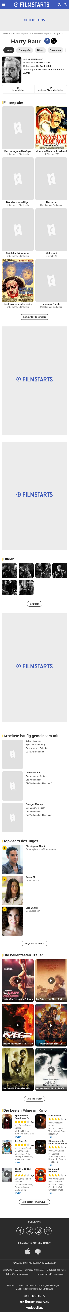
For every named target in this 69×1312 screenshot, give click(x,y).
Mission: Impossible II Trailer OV (18, 1044)
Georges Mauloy (34, 804)
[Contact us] (48, 1231)
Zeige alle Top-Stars (34, 943)
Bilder (8, 559)
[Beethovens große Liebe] (18, 280)
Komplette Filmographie (34, 317)
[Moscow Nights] (51, 280)
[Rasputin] (51, 178)
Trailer (18, 1137)
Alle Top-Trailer (34, 1099)
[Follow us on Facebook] (20, 1231)
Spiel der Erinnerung (17, 253)
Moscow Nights (51, 304)
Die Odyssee (54, 1115)
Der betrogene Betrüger (17, 151)
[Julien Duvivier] (12, 754)
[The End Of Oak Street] (7, 1175)
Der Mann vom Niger (17, 202)
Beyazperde (53, 1269)
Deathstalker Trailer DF (51, 1044)
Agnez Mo (31, 877)
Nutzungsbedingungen (49, 1285)
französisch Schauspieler (40, 34)
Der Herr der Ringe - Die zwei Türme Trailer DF (18, 1088)
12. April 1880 (43, 66)
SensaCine (31, 1269)
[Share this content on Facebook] (47, 41)
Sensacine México (47, 1274)
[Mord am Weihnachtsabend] (51, 127)
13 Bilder (34, 604)
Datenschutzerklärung (26, 1289)
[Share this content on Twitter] (54, 41)
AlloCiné (7, 1269)
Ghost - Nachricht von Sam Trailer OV (51, 1088)
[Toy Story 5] (7, 1147)
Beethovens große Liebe (18, 304)
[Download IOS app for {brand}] (29, 1251)
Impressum (31, 1285)
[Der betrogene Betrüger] (18, 127)
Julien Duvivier (33, 741)
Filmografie (13, 102)
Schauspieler (22, 34)
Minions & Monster (53, 1170)
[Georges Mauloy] (12, 817)
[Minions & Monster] (40, 1175)
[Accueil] (31, 4)
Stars (13, 34)
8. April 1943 (40, 69)
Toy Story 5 (20, 1141)
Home (5, 34)
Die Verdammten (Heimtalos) (39, 783)
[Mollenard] (51, 229)
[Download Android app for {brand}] (40, 1251)
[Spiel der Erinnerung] (18, 229)
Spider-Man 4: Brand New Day (22, 1116)
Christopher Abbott (36, 846)
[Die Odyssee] (40, 1121)
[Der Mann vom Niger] (18, 178)
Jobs (20, 1285)
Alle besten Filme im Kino (34, 1202)
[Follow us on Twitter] (30, 1231)
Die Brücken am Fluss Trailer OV (51, 999)
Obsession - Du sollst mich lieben (57, 1142)
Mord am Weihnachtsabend (51, 151)
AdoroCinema (13, 1274)
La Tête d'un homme (35, 752)
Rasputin (51, 202)
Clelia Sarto (32, 908)
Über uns (11, 1285)
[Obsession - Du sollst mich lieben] (40, 1147)
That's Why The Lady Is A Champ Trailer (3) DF (18, 999)
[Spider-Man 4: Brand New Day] (7, 1121)
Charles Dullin (33, 772)
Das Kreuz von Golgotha (37, 748)
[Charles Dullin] (12, 785)
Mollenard (51, 253)
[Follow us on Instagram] (39, 1231)
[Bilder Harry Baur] (9, 570)
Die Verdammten (33, 780)
